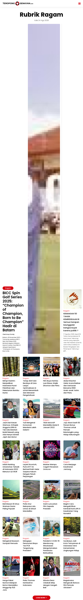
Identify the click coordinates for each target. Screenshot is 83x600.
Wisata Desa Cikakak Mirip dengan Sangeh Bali (50, 584)
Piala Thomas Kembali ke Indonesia (29, 582)
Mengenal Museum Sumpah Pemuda (11, 542)
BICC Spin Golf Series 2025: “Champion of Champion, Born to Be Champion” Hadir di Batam (13, 311)
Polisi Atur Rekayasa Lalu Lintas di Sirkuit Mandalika (29, 507)
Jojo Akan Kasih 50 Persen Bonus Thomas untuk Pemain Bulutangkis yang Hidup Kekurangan (71, 428)
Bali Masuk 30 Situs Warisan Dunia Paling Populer (11, 506)
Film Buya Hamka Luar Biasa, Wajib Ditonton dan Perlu (51, 383)
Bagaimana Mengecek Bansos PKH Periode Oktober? (71, 584)
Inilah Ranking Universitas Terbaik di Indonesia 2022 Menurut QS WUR (11, 468)
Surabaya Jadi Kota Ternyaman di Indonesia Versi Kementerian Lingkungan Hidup (71, 546)
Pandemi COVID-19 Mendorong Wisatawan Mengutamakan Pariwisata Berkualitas (51, 547)
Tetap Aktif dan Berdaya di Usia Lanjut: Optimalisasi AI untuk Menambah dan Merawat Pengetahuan (30, 388)
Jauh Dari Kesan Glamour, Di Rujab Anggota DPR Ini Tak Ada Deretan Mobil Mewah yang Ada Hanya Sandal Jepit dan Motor (11, 429)
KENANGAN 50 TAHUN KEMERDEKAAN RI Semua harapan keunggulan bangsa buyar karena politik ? (71, 322)
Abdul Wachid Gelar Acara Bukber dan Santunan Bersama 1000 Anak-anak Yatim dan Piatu (71, 387)
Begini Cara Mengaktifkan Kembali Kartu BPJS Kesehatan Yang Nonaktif (71, 509)
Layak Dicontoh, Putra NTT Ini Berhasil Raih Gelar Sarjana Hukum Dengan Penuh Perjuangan (31, 470)
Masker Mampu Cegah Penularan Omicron (50, 467)
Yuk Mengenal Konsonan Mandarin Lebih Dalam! (29, 426)
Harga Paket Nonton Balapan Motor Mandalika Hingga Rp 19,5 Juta (10, 585)
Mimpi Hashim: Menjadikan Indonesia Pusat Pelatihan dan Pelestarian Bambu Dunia (11, 387)
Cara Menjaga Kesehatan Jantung (69, 467)
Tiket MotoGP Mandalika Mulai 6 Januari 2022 (51, 425)
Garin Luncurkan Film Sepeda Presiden (50, 506)
